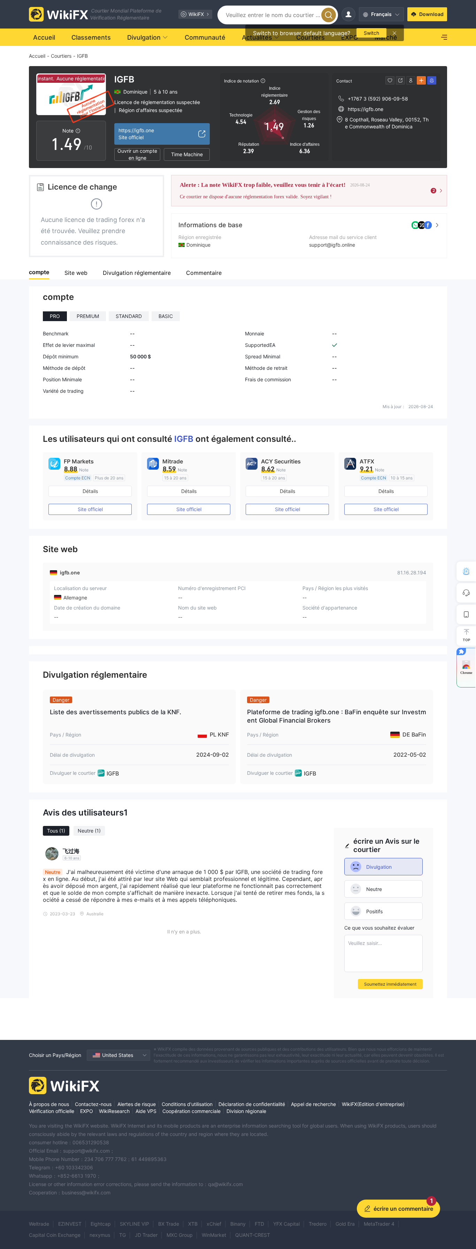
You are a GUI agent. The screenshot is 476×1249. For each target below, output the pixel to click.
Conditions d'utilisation (187, 1104)
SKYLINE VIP (134, 1224)
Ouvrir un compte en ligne (137, 154)
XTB (193, 1224)
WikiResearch (114, 1111)
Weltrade (39, 1224)
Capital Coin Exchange (54, 1235)
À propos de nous (49, 1104)
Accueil (37, 56)
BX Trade (168, 1224)
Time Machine (187, 154)
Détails (90, 491)
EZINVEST (70, 1224)
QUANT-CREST (252, 1235)
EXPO (86, 1111)
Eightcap (101, 1224)
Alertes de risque (136, 1104)
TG (122, 1235)
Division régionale (246, 1111)
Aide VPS (146, 1111)
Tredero (318, 1224)
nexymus (100, 1235)
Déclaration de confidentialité (251, 1104)
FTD (259, 1224)
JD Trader (146, 1235)
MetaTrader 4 (379, 1224)
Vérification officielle (51, 1111)
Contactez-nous (93, 1104)
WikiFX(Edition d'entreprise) (373, 1104)
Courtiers (61, 56)
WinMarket (214, 1235)
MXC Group (180, 1235)
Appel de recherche (313, 1104)
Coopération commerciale (191, 1111)
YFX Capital (286, 1224)
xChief (214, 1224)
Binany (238, 1224)
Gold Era (345, 1224)
